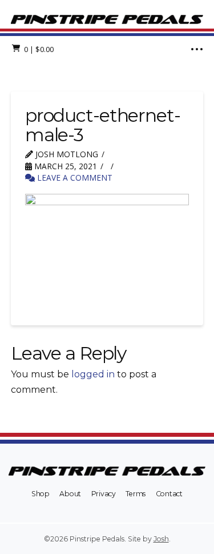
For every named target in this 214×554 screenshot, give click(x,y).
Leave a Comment (73, 177)
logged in (93, 374)
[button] (33, 49)
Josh (161, 539)
